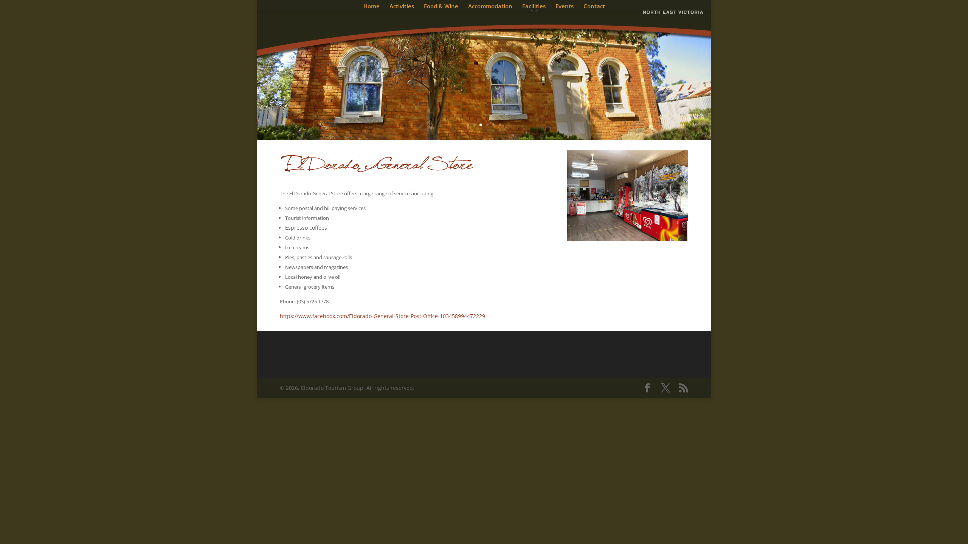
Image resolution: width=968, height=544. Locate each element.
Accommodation (490, 6)
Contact (594, 6)
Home (371, 6)
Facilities (534, 6)
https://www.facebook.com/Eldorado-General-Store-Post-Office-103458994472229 (382, 316)
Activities (401, 6)
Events (564, 6)
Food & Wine (441, 6)
